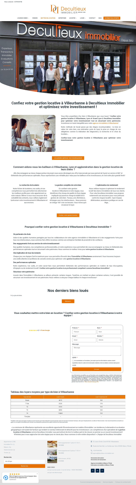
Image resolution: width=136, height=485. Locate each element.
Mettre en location (48, 18)
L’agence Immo (22, 18)
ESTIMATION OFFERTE (112, 18)
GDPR (74, 357)
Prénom (75, 328)
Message (75, 344)
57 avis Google (45, 330)
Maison (6, 447)
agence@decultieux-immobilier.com (103, 453)
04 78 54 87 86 (18, 2)
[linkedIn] (97, 471)
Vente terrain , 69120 (64, 458)
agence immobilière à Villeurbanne (105, 123)
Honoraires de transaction (98, 459)
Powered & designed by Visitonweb (90, 482)
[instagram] (102, 471)
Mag (100, 18)
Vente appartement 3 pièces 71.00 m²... (69, 450)
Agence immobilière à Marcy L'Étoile (101, 463)
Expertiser (62, 18)
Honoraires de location (97, 458)
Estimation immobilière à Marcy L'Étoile (102, 465)
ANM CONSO (51, 467)
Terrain (6, 452)
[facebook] (93, 471)
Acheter (72, 18)
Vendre (35, 18)
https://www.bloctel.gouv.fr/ (92, 381)
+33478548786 (97, 450)
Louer (82, 18)
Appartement (8, 441)
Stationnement (8, 450)
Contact (92, 18)
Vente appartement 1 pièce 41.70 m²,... (69, 443)
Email (74, 336)
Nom (99, 328)
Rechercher (24, 466)
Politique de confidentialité (123, 482)
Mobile (99, 336)
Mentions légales (108, 482)
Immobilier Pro (8, 444)
